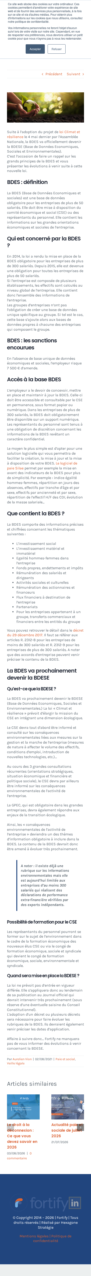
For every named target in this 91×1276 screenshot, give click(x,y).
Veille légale (15, 1063)
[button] (10, 1127)
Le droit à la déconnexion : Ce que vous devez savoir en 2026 (22, 1136)
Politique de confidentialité (52, 1238)
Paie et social (65, 1059)
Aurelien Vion (22, 1059)
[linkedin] (75, 1202)
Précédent (54, 74)
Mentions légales (34, 1236)
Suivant (73, 74)
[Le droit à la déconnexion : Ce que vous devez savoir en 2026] (23, 1106)
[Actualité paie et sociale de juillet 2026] (67, 1106)
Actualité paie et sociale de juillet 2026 (67, 1130)
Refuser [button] (57, 49)
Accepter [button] (35, 49)
